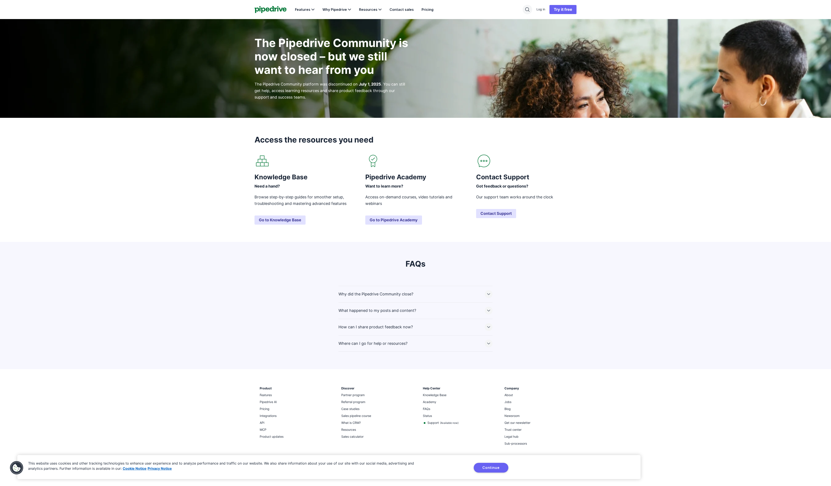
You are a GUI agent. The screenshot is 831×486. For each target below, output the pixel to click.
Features (302, 9)
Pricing (427, 9)
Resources (368, 9)
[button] (17, 468)
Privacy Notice (160, 468)
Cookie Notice (135, 468)
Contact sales (402, 9)
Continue (490, 467)
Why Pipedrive (334, 9)
